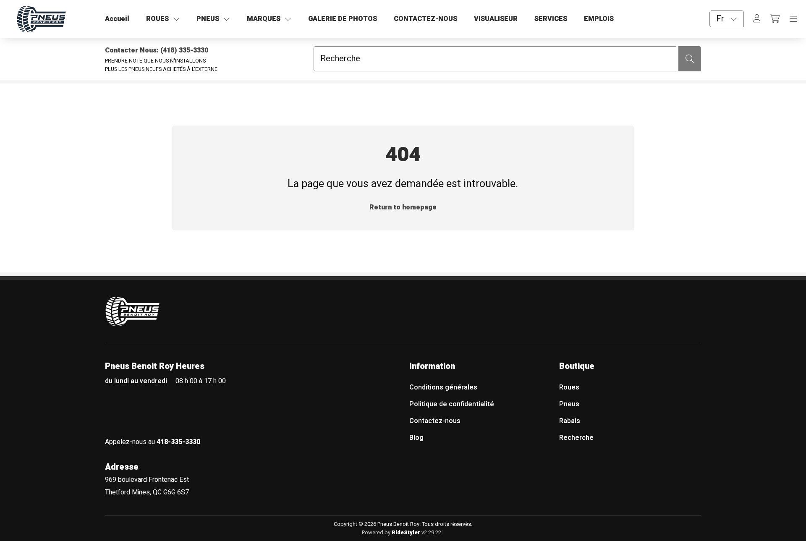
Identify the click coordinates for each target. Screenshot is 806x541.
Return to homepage (403, 207)
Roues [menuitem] (569, 387)
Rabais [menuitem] (569, 421)
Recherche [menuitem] (576, 438)
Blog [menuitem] (416, 438)
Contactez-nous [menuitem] (435, 421)
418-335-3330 (178, 442)
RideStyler (406, 532)
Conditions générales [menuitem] (443, 387)
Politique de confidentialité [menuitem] (451, 404)
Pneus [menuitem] (569, 404)
